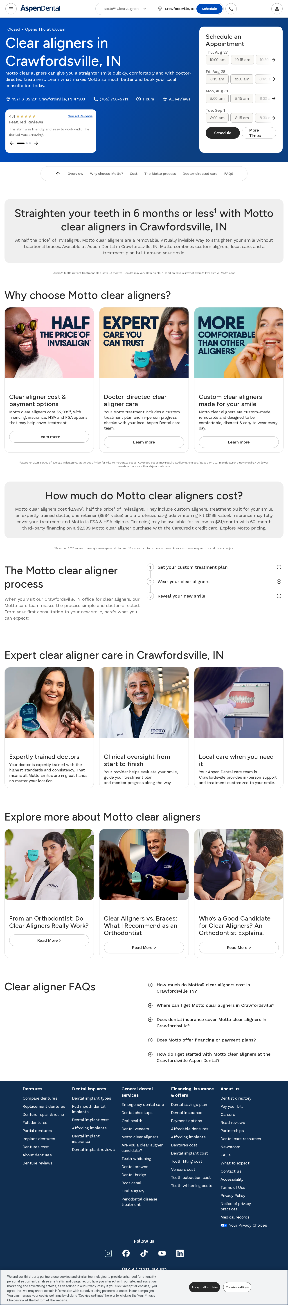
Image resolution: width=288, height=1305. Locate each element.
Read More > (49, 940)
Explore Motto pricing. (243, 528)
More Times (255, 133)
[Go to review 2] (27, 143)
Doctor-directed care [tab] (199, 173)
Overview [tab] (75, 173)
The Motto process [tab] (160, 173)
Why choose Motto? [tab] (106, 173)
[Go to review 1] (21, 143)
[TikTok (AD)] (144, 1253)
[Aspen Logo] (40, 9)
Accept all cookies (204, 1287)
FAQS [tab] (228, 173)
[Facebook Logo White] (126, 1253)
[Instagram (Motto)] (108, 1253)
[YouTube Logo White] (162, 1253)
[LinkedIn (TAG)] (180, 1253)
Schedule (209, 9)
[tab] (213, 567)
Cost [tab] (133, 173)
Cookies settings (237, 1287)
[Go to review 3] (30, 143)
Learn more (49, 436)
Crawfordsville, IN (176, 8)
